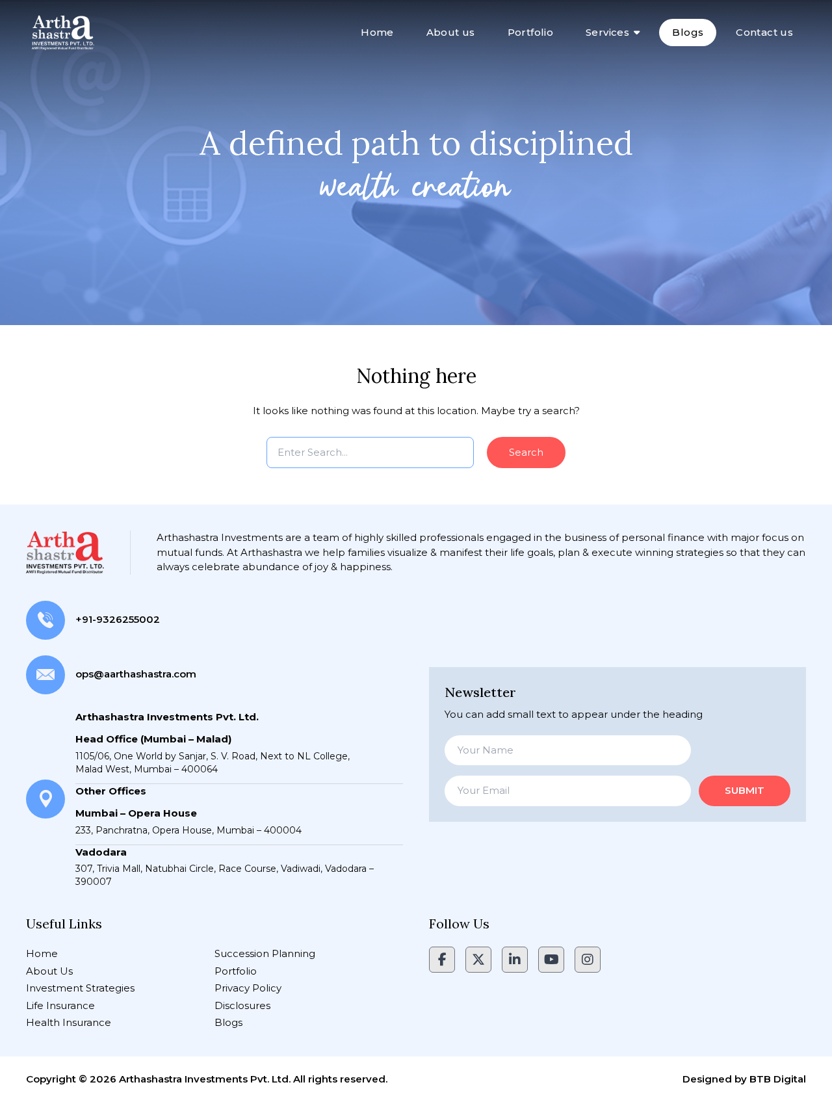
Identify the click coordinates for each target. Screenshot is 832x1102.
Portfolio (530, 32)
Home (377, 32)
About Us (49, 971)
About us (450, 32)
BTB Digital (777, 1079)
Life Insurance (60, 1005)
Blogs (687, 32)
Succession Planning (264, 953)
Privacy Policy (247, 988)
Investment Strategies (80, 988)
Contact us (764, 32)
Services (607, 32)
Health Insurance (68, 1022)
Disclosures (242, 1005)
